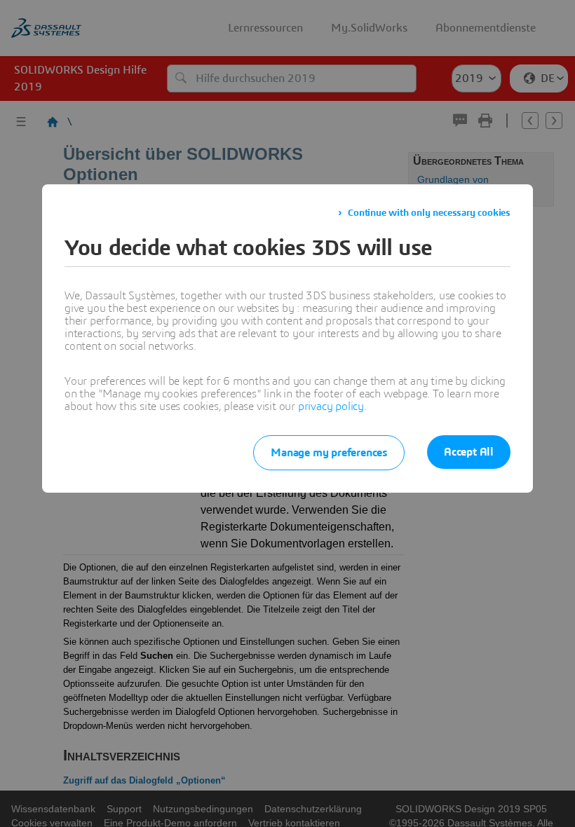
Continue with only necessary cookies (429, 213)
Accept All (469, 452)
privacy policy (331, 406)
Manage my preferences (329, 452)
